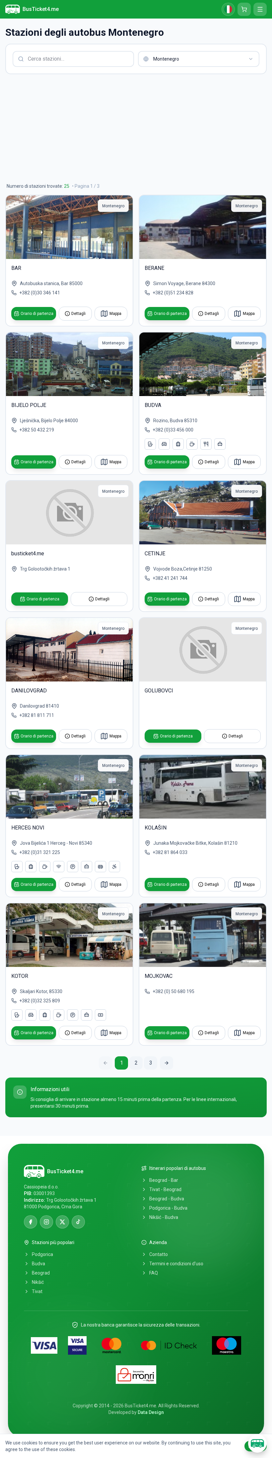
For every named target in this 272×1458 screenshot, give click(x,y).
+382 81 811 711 (36, 715)
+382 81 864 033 (170, 852)
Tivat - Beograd (165, 1189)
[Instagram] (46, 1222)
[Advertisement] (136, 128)
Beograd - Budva (166, 1198)
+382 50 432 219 (36, 429)
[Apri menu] (260, 9)
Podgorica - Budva (168, 1208)
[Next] (166, 1063)
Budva (38, 1263)
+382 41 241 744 (170, 578)
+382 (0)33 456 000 (173, 429)
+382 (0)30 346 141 (39, 292)
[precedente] (105, 1063)
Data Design (151, 1412)
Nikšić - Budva (163, 1217)
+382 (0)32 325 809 (39, 1000)
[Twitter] (62, 1222)
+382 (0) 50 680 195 (173, 991)
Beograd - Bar (163, 1180)
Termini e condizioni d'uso (176, 1263)
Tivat (37, 1291)
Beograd (41, 1273)
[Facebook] (30, 1222)
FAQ (153, 1273)
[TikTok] (78, 1222)
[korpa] (244, 9)
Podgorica (42, 1254)
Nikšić (38, 1282)
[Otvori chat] (257, 1443)
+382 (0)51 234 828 (173, 292)
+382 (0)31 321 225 (39, 852)
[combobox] (198, 59)
